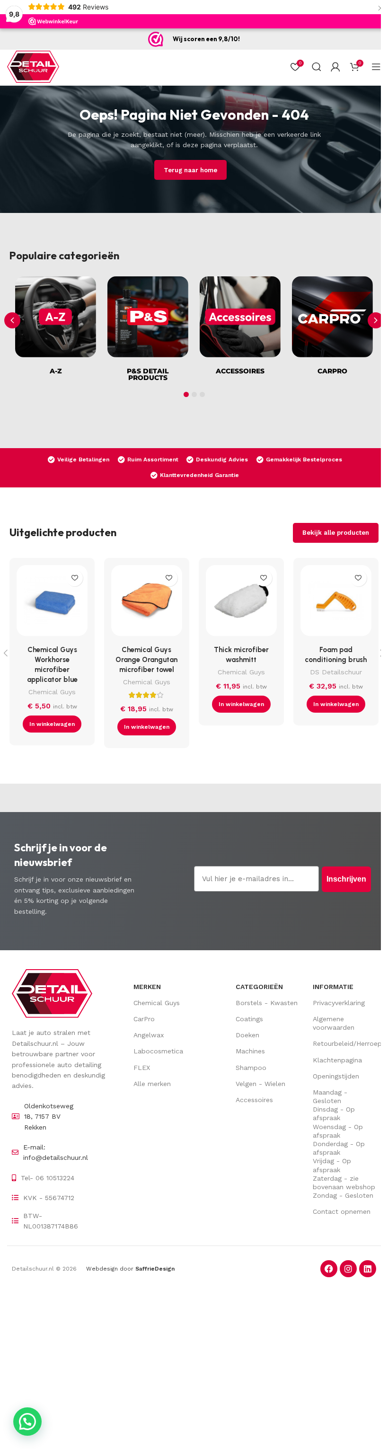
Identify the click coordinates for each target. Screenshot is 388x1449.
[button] (376, 320)
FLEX (141, 1067)
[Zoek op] (316, 66)
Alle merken (152, 1083)
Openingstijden (336, 1076)
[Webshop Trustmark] (155, 39)
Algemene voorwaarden (333, 1023)
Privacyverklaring (339, 1003)
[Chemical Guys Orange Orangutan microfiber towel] (146, 603)
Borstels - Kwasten (267, 1003)
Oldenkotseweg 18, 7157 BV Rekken (48, 1116)
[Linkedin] (367, 1268)
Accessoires (254, 1100)
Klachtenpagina (337, 1060)
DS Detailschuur (336, 672)
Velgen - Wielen (260, 1083)
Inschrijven (346, 879)
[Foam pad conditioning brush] (335, 603)
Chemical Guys (52, 692)
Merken (147, 986)
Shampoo (251, 1067)
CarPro (144, 1019)
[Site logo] (33, 66)
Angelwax (148, 1035)
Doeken (247, 1035)
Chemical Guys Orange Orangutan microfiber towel (146, 659)
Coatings (249, 1019)
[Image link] (52, 993)
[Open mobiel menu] (376, 66)
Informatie (333, 986)
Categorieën (259, 986)
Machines (250, 1051)
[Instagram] (348, 1268)
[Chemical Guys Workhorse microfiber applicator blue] (52, 603)
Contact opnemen (341, 1211)
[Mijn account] (335, 66)
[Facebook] (328, 1268)
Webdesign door (130, 1268)
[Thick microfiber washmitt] (241, 603)
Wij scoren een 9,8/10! (206, 39)
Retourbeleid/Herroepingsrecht (344, 1043)
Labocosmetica (158, 1051)
